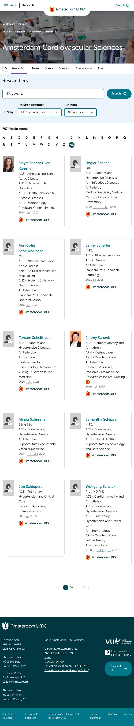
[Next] (88, 587)
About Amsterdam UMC (59, 653)
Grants (62, 68)
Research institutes (16, 24)
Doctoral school (54, 661)
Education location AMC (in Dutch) (65, 666)
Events (49, 68)
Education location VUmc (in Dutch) (66, 670)
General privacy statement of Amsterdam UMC (63, 716)
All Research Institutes (36, 112)
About (101, 68)
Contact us (115, 668)
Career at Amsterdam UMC (61, 649)
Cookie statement (95, 716)
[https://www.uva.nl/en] (118, 653)
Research (36, 32)
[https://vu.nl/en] (118, 641)
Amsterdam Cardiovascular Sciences (15, 32)
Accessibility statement (9, 716)
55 (59, 587)
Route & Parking (12, 666)
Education (82, 68)
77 (83, 587)
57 (71, 587)
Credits (128, 714)
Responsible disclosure (31, 716)
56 (65, 587)
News (35, 68)
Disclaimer (114, 714)
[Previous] (42, 587)
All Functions (76, 112)
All (72, 144)
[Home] (5, 69)
